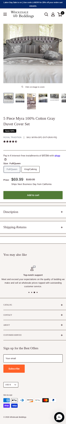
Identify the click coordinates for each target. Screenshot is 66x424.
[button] (10, 141)
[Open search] (46, 14)
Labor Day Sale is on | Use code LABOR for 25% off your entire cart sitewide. (33, 4)
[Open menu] (5, 14)
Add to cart (33, 195)
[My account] (53, 14)
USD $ (8, 385)
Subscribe (14, 368)
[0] (60, 14)
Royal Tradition (12, 137)
